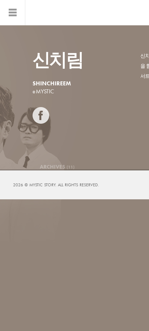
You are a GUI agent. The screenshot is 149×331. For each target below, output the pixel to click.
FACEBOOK (41, 115)
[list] (12, 12)
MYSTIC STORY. (43, 185)
